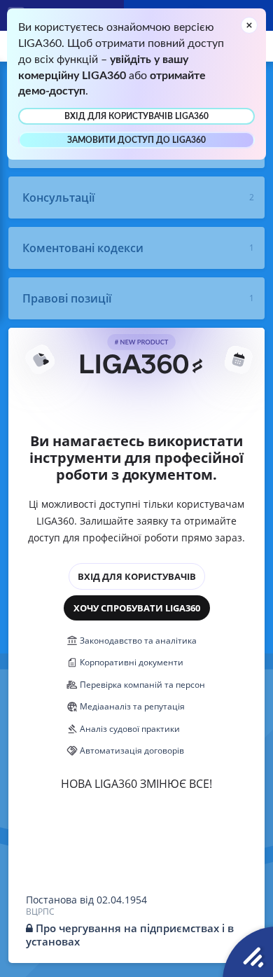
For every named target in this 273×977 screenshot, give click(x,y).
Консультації (58, 197)
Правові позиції (66, 298)
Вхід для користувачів (137, 576)
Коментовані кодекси (83, 248)
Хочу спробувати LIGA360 (137, 608)
